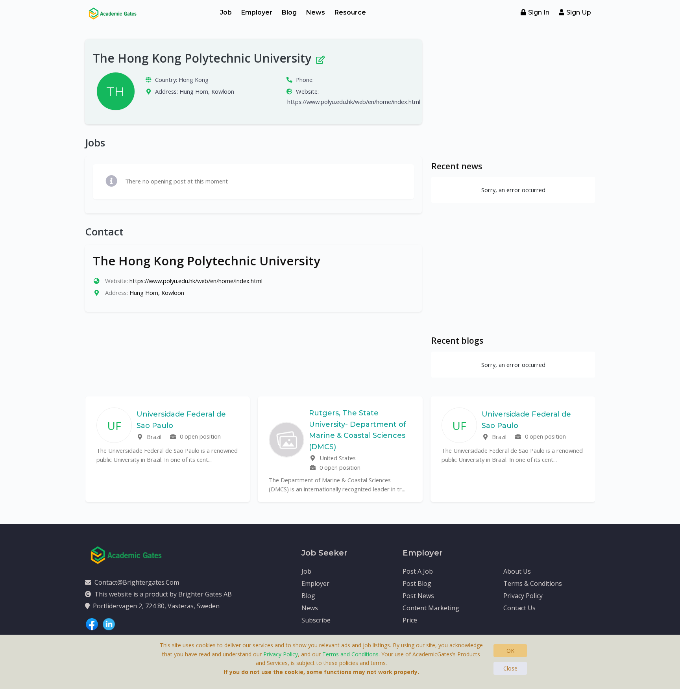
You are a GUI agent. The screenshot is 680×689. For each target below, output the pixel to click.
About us (517, 571)
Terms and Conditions (350, 654)
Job (226, 12)
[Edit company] (319, 58)
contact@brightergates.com (136, 582)
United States (337, 458)
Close (510, 668)
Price (410, 620)
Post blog (417, 583)
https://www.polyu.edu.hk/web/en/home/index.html (353, 102)
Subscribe (316, 620)
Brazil (153, 437)
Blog (289, 12)
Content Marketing (431, 608)
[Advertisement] (513, 94)
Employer (256, 12)
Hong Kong (194, 79)
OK (510, 650)
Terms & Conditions (532, 583)
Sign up (578, 12)
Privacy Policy (523, 595)
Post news (418, 595)
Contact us (519, 608)
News (315, 12)
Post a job (418, 571)
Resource (350, 12)
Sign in (538, 12)
